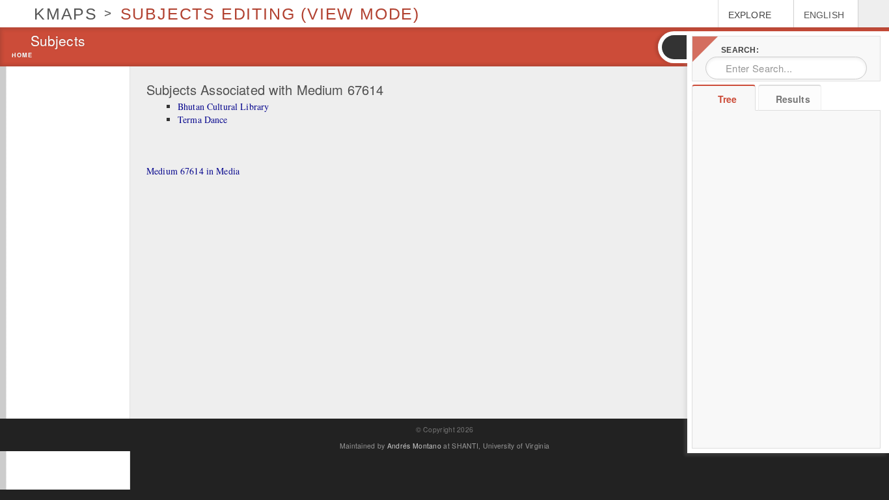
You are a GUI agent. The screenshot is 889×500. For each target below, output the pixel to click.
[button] (673, 47)
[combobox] (786, 68)
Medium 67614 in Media (192, 171)
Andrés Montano (414, 446)
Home (22, 55)
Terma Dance (203, 119)
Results (793, 98)
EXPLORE (749, 15)
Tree (727, 98)
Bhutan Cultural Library (223, 106)
